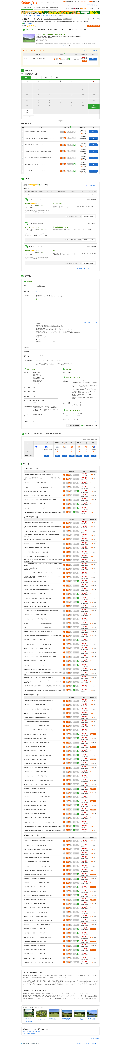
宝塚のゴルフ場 (48, 15)
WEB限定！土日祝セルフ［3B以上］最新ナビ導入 (36, 131)
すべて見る (65, 45)
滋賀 (24, 1031)
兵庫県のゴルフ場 (40, 15)
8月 (26, 78)
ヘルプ (77, 1)
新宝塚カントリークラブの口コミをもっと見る (87, 268)
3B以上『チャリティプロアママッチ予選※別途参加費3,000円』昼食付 (40, 157)
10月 (46, 78)
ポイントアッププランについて (91, 50)
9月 (37, 78)
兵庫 (33, 1031)
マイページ (96, 8)
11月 (57, 78)
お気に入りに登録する (74, 425)
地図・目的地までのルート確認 (90, 322)
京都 (27, 1031)
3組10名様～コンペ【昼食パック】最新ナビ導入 (36, 144)
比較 (23, 127)
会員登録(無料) (90, 5)
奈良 (36, 1031)
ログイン (97, 5)
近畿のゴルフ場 (31, 15)
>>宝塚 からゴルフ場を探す (29, 1033)
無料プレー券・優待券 (52, 7)
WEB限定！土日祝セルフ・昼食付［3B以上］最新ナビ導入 (38, 151)
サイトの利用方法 (77, 1043)
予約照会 (91, 8)
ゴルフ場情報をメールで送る (90, 425)
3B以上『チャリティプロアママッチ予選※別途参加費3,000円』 (39, 138)
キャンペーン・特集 (39, 7)
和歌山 (39, 1031)
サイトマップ (86, 1043)
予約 (93, 59)
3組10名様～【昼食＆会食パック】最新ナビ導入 (36, 164)
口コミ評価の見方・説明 (92, 185)
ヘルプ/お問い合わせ (95, 1043)
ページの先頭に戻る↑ (95, 1038)
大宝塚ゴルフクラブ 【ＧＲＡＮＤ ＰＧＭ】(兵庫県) (29, 1020)
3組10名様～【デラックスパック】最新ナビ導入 (36, 171)
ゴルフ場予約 (27, 7)
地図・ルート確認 (28, 23)
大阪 (30, 1031)
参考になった (88, 216)
